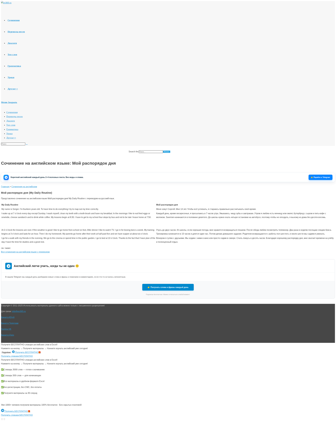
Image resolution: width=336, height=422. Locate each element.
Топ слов (10, 125)
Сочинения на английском (24, 187)
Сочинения (12, 112)
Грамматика (12, 129)
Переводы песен (14, 116)
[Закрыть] (4, 419)
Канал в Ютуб (7, 317)
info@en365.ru (19, 311)
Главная (5, 187)
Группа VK (6, 329)
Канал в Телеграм (9, 323)
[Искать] (27, 144)
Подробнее (6, 352)
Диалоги (10, 120)
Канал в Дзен (7, 335)
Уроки (9, 133)
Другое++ (11, 137)
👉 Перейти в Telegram (320, 177)
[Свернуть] (2, 419)
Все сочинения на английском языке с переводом (25, 252)
